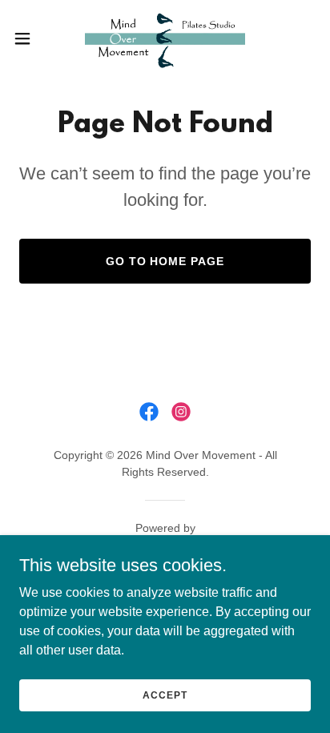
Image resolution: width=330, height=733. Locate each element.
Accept (165, 694)
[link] (165, 38)
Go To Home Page (165, 261)
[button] (30, 38)
